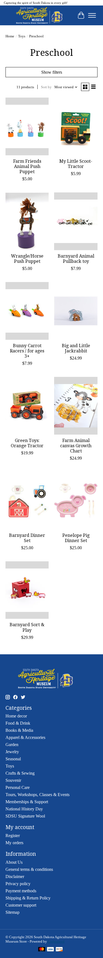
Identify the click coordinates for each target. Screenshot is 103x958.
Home (9, 36)
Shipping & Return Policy (28, 898)
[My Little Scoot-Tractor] (75, 126)
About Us (14, 862)
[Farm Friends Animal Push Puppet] (27, 126)
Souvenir (13, 780)
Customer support (20, 905)
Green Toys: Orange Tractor (27, 443)
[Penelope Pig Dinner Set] (75, 500)
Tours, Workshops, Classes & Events (37, 794)
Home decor (16, 716)
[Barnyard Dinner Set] (27, 500)
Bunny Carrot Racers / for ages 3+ (27, 351)
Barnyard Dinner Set (27, 538)
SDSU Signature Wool (25, 816)
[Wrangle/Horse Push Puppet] (27, 221)
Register (12, 835)
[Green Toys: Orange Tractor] (27, 405)
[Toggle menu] (92, 15)
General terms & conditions (29, 869)
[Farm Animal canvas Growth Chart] (75, 405)
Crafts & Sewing (20, 773)
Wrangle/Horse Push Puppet (27, 258)
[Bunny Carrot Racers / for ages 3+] (27, 310)
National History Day (24, 809)
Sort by (46, 87)
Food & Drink (17, 723)
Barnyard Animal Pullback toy (76, 258)
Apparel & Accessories (25, 737)
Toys (21, 36)
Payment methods (20, 890)
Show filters (51, 72)
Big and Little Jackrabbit (76, 348)
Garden (11, 744)
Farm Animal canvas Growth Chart (75, 446)
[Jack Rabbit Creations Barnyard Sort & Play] (27, 590)
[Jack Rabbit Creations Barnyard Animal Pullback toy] (75, 221)
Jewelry (12, 751)
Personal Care (17, 787)
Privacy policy (17, 883)
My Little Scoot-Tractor (75, 164)
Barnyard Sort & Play (27, 627)
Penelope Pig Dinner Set (76, 538)
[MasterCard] (41, 950)
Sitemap (12, 912)
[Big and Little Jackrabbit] (75, 310)
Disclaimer (14, 876)
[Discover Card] (59, 950)
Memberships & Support (26, 801)
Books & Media (19, 730)
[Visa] (50, 950)
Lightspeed (56, 941)
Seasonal (13, 759)
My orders (14, 842)
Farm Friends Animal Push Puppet (27, 166)
